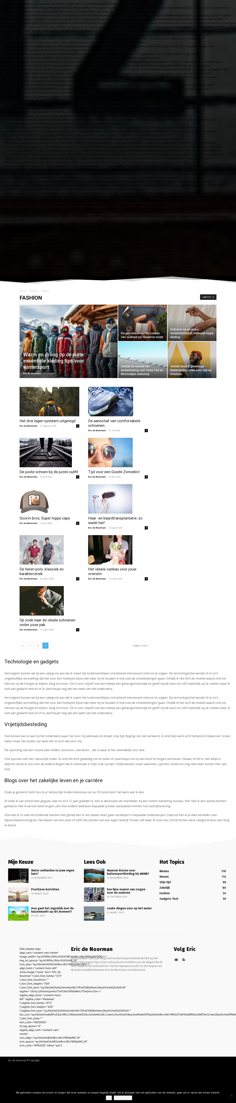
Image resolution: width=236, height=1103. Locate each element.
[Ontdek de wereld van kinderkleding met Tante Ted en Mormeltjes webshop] (142, 360)
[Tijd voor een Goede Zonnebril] (118, 452)
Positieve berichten (45, 889)
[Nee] (231, 1095)
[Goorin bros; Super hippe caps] (49, 499)
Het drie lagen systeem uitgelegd (48, 421)
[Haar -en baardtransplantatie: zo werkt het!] (118, 499)
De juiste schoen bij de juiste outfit (49, 472)
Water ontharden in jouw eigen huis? (52, 872)
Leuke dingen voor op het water (129, 908)
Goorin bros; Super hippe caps (45, 518)
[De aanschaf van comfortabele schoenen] (118, 401)
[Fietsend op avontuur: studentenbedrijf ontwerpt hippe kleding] (192, 323)
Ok (108, 1097)
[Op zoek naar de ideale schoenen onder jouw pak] (49, 601)
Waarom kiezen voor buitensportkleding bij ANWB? (128, 872)
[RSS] (183, 960)
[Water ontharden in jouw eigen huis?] (18, 875)
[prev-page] (23, 646)
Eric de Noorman (32, 373)
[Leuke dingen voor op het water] (94, 913)
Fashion (34, 290)
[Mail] (176, 960)
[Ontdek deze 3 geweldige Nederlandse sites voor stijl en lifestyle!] (192, 360)
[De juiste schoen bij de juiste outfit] (49, 452)
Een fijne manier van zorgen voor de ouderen (126, 891)
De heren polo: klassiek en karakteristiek (42, 571)
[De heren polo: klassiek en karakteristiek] (49, 550)
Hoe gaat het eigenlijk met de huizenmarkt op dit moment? (52, 910)
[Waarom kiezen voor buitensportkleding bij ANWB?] (94, 875)
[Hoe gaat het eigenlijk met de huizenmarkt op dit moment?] (18, 913)
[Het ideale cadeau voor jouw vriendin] (118, 550)
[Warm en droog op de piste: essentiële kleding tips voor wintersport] (69, 347)
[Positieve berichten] (18, 894)
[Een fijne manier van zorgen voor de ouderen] (94, 894)
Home (23, 290)
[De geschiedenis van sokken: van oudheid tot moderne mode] (142, 323)
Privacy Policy (123, 1097)
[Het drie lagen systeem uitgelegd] (49, 401)
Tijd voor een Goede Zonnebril (114, 472)
